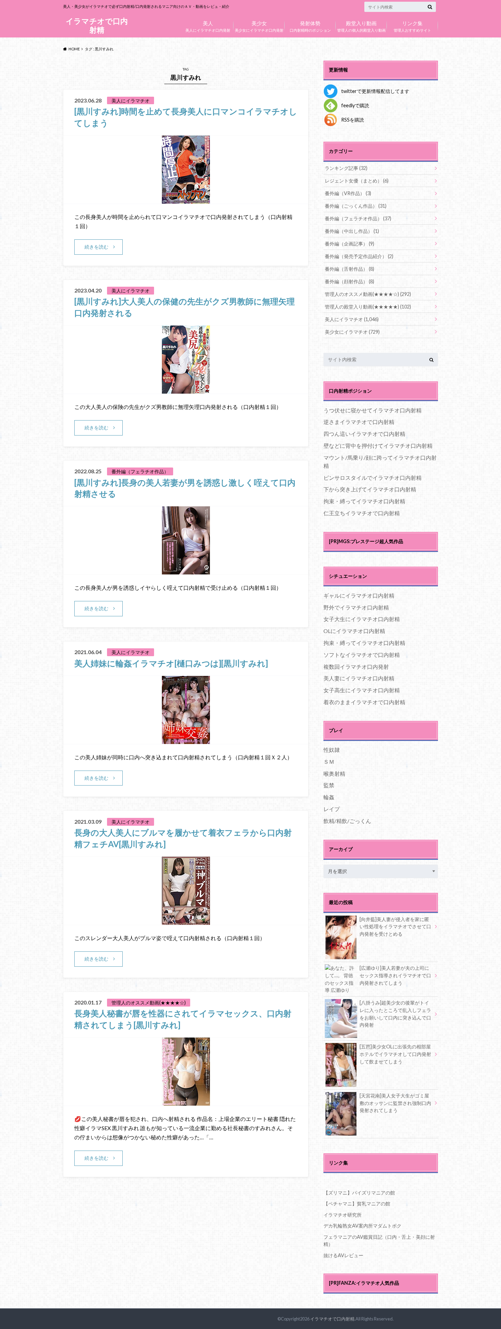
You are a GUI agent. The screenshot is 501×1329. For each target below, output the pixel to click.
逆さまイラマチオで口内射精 (358, 421)
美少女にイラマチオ (352, 332)
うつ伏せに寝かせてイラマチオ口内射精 (372, 410)
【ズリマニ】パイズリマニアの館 (359, 1193)
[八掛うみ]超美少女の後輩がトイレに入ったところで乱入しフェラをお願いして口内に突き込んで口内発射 (395, 1014)
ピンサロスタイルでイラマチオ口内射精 (372, 477)
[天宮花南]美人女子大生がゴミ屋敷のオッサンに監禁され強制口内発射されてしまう (395, 1103)
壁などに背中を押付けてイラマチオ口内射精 (377, 445)
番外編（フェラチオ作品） (358, 218)
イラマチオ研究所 (342, 1215)
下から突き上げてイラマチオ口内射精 (369, 489)
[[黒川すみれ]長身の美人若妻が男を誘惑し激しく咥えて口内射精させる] (186, 570)
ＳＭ (328, 761)
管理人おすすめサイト (412, 25)
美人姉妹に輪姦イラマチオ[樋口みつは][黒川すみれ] (171, 663)
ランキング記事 (346, 168)
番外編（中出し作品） (352, 231)
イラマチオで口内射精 (97, 25)
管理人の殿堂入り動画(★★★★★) (368, 307)
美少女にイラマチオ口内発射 (259, 25)
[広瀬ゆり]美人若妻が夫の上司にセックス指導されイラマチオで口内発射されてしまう (395, 975)
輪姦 (328, 797)
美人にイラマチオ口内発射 (207, 25)
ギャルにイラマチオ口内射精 (358, 595)
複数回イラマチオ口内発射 (356, 666)
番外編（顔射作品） (349, 281)
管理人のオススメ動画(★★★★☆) (368, 294)
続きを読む (96, 247)
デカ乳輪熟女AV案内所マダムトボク (362, 1226)
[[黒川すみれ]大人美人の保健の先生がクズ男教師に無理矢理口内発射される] (186, 389)
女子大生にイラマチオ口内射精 (361, 619)
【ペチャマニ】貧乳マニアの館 (356, 1203)
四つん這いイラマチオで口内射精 (364, 433)
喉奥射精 (334, 773)
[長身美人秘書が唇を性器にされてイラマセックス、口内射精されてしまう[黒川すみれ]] (186, 1101)
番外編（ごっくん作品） (355, 206)
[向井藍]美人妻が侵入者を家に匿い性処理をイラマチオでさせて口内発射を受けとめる (395, 926)
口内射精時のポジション (310, 25)
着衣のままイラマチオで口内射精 (364, 702)
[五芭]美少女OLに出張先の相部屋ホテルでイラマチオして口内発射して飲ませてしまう (395, 1054)
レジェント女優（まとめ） (357, 181)
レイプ (331, 809)
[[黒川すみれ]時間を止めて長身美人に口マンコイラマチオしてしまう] (186, 199)
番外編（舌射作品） (349, 269)
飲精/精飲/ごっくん (347, 821)
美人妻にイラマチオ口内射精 (358, 678)
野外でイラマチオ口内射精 (356, 607)
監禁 (328, 785)
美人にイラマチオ (352, 319)
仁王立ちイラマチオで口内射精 (361, 513)
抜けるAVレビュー (343, 1255)
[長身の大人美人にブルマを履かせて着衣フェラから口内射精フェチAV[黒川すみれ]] (186, 920)
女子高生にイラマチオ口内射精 (361, 690)
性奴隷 (331, 749)
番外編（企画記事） (349, 244)
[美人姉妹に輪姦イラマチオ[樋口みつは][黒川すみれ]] (186, 740)
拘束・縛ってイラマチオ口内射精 (364, 501)
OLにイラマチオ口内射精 (354, 631)
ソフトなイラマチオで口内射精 (361, 654)
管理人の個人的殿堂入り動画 (361, 25)
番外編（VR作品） (348, 193)
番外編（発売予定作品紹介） (359, 256)
